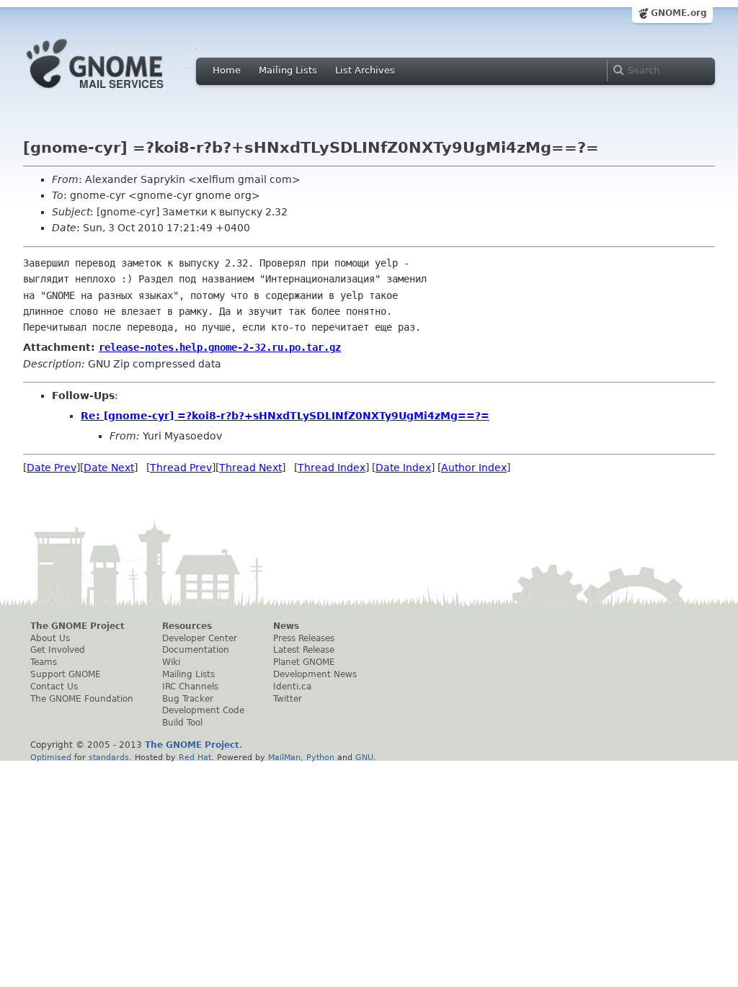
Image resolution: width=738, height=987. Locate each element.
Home (227, 70)
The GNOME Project (77, 626)
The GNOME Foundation (81, 699)
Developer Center (199, 638)
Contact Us (54, 687)
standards (109, 757)
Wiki (171, 662)
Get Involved (57, 650)
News (286, 626)
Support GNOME (65, 674)
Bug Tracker (187, 699)
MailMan (284, 757)
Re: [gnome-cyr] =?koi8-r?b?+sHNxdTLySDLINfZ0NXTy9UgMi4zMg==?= (285, 415)
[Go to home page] (116, 92)
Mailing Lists (288, 70)
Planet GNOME (304, 662)
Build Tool (182, 723)
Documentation (195, 650)
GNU (364, 757)
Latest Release (303, 650)
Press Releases (303, 638)
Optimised (50, 757)
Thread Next (250, 467)
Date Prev (51, 467)
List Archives (365, 70)
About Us (50, 638)
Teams (43, 662)
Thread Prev (181, 467)
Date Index (403, 467)
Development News (315, 674)
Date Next (109, 467)
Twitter (287, 699)
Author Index (474, 467)
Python (320, 757)
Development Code (203, 710)
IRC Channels (190, 687)
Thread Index (331, 467)
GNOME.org (679, 13)
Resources (187, 626)
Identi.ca (292, 687)
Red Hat (195, 757)
